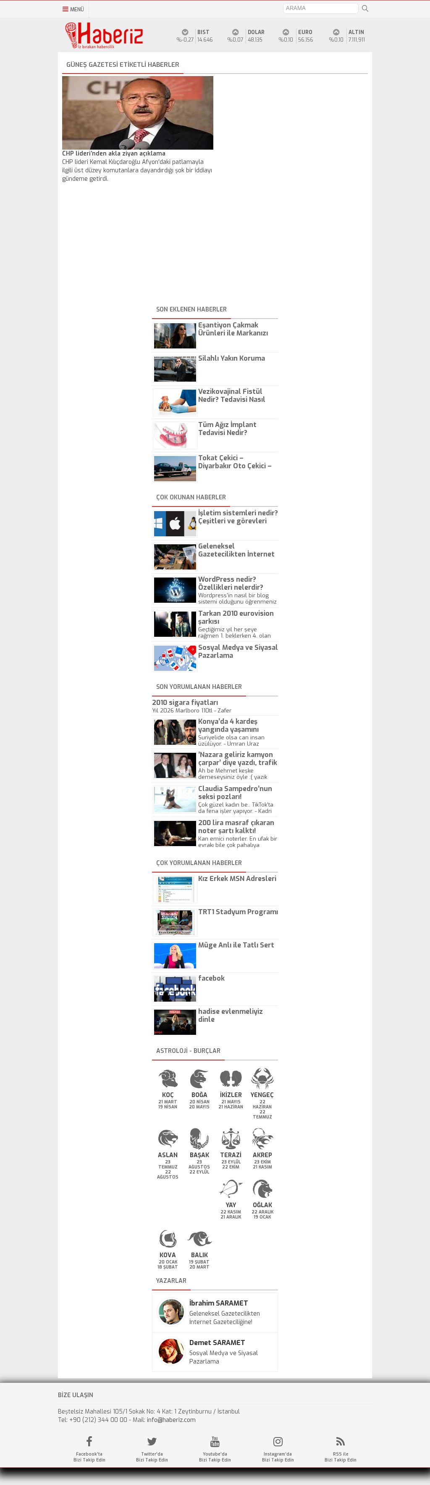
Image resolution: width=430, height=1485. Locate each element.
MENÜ (77, 9)
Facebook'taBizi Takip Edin (89, 1457)
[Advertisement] (215, 244)
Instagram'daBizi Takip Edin (278, 1457)
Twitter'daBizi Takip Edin (152, 1457)
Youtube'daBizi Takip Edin (215, 1457)
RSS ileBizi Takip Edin (341, 1457)
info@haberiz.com (171, 1420)
